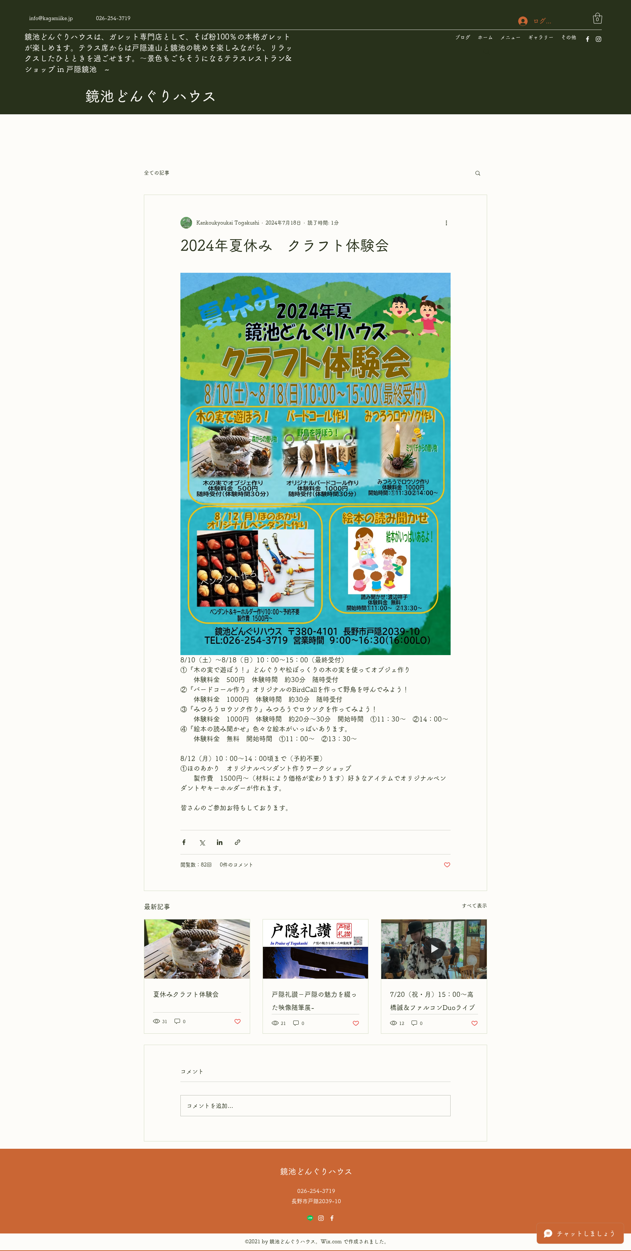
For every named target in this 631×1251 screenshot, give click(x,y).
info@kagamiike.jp (51, 18)
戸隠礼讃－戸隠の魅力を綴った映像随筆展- (314, 1001)
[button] (597, 18)
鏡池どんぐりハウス (151, 96)
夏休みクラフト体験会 (186, 994)
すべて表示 (474, 905)
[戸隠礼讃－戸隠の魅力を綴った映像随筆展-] (315, 949)
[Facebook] (587, 39)
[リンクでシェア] (237, 842)
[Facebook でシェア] (183, 842)
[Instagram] (598, 39)
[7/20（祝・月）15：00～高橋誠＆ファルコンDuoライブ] (434, 949)
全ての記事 (156, 172)
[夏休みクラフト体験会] (197, 949)
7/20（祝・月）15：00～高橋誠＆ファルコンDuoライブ (432, 1001)
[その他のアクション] (446, 222)
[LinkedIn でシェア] (219, 842)
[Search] (486, 52)
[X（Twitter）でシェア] (201, 842)
